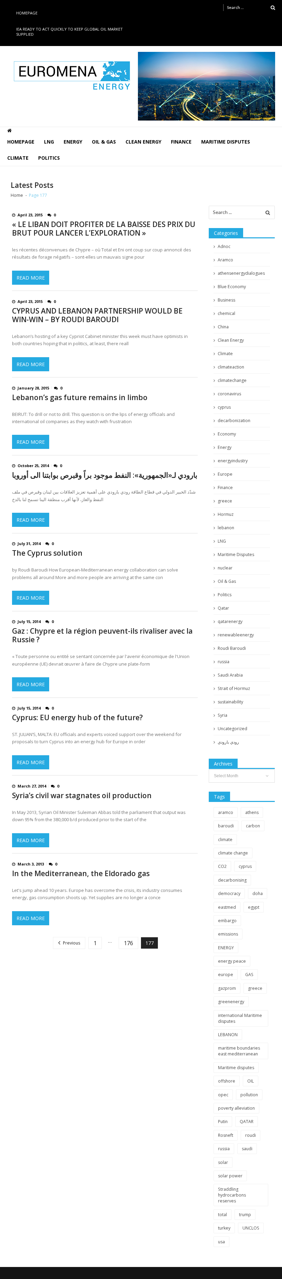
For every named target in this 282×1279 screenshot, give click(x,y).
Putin (223, 1121)
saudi (247, 1149)
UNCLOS (250, 1228)
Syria (222, 715)
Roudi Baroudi (232, 648)
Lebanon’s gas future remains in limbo (80, 397)
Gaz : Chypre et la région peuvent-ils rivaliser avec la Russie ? (102, 635)
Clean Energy (143, 141)
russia (223, 662)
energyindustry (233, 461)
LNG (49, 141)
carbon (253, 826)
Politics (49, 158)
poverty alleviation (236, 1108)
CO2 (222, 866)
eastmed (227, 907)
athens (252, 812)
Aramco (225, 260)
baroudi (226, 826)
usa (221, 1242)
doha (257, 893)
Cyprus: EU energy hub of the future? (77, 717)
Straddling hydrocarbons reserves (232, 1195)
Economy (227, 434)
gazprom (227, 988)
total (222, 1215)
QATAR (246, 1121)
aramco (225, 812)
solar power (230, 1176)
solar (223, 1162)
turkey (224, 1228)
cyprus (224, 407)
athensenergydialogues (241, 273)
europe (225, 974)
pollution (249, 1095)
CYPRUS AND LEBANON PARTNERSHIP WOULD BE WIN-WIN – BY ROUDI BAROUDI (97, 315)
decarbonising (232, 880)
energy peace (232, 961)
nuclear (225, 568)
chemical (226, 313)
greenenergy (231, 1002)
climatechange (232, 380)
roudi (250, 1135)
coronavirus (229, 394)
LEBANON (228, 1035)
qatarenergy (230, 621)
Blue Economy (232, 287)
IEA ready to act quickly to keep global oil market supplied (69, 31)
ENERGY (226, 948)
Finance (181, 141)
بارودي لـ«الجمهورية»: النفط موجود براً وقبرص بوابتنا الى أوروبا (104, 475)
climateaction (231, 367)
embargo (227, 921)
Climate (18, 158)
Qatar (223, 608)
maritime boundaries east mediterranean (239, 1051)
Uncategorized (232, 729)
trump (245, 1215)
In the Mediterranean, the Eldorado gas (81, 873)
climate (225, 839)
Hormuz (226, 514)
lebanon (226, 528)
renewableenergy (236, 635)
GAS (249, 974)
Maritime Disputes (225, 141)
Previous (71, 943)
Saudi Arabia (230, 675)
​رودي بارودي (228, 742)
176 (128, 943)
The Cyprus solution (47, 553)
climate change (233, 853)
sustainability (230, 702)
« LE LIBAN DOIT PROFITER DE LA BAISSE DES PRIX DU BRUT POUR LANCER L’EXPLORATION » (103, 228)
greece (225, 501)
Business (226, 300)
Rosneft (225, 1135)
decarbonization (234, 420)
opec (223, 1095)
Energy (73, 141)
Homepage (26, 12)
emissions (228, 934)
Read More (31, 277)
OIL (250, 1081)
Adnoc (224, 246)
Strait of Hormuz (234, 688)
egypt (253, 907)
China (223, 327)
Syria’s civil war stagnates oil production (82, 795)
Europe (225, 474)
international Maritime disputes (240, 1018)
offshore (226, 1081)
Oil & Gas (104, 141)
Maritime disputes (236, 1068)
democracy (229, 893)
